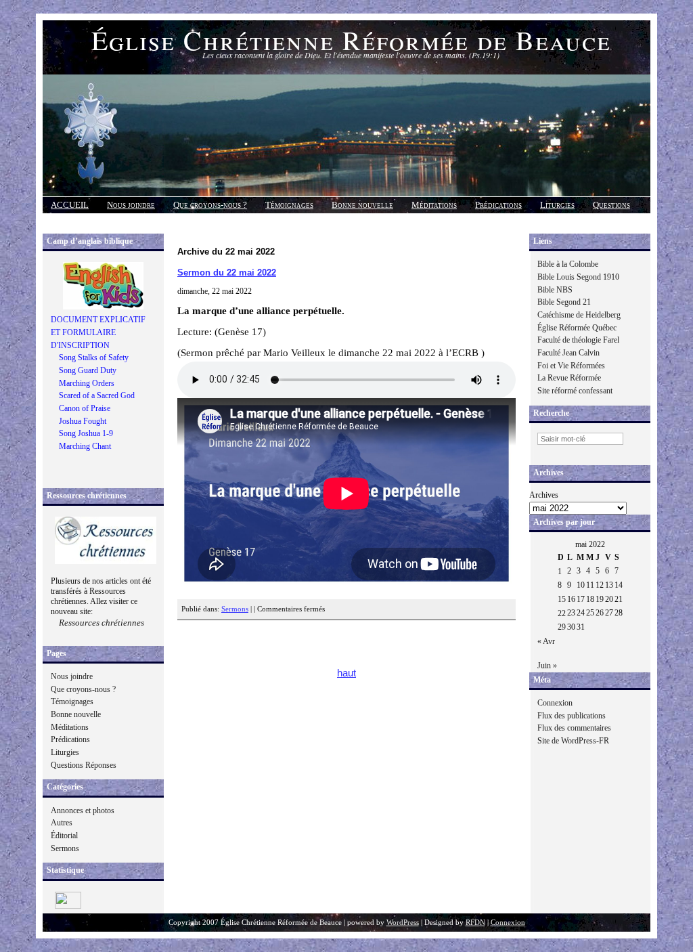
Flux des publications (571, 715)
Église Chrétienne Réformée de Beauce (351, 40)
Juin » (547, 665)
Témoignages (289, 205)
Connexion (555, 703)
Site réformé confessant (574, 390)
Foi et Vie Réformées (571, 365)
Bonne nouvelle (362, 205)
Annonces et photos (82, 810)
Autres (61, 822)
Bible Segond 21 (564, 302)
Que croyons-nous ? (210, 205)
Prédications (498, 205)
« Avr (546, 641)
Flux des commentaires (574, 728)
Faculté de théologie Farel (578, 340)
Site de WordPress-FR (573, 740)
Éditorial (64, 835)
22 (562, 613)
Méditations (434, 205)
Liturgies (557, 205)
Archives (543, 495)
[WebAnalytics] (68, 906)
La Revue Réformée (569, 378)
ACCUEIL (70, 205)
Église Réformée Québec (577, 327)
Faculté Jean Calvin (568, 353)
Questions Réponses (83, 765)
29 (562, 627)
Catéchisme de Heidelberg (579, 315)
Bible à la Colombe (567, 264)
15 (562, 599)
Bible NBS (555, 290)
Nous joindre (131, 205)
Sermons (65, 848)
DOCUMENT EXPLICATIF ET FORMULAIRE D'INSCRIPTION (98, 332)
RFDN (475, 922)
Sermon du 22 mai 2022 (226, 272)
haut (346, 673)
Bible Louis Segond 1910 (578, 277)
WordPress (402, 922)
